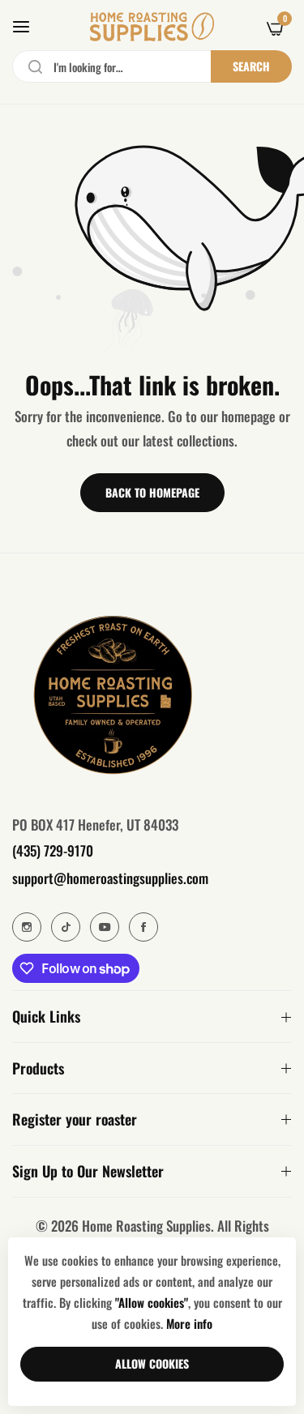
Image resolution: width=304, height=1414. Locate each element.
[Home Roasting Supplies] (152, 26)
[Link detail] (26, 927)
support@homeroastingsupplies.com (110, 878)
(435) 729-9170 (52, 850)
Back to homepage (152, 492)
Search (251, 66)
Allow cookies (152, 1363)
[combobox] (152, 66)
